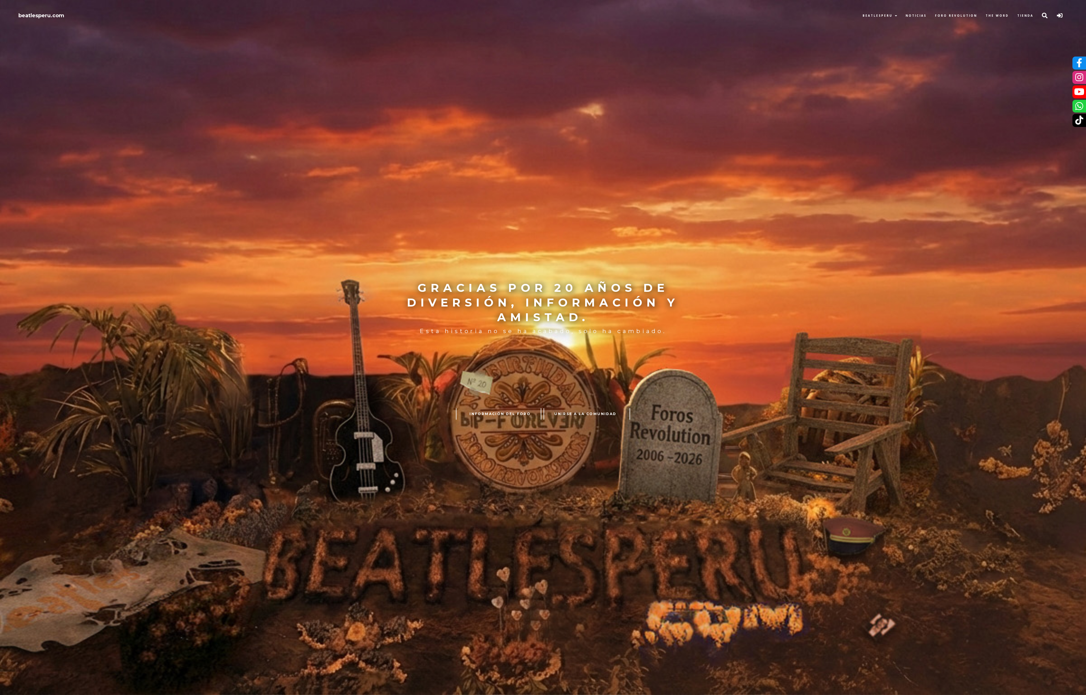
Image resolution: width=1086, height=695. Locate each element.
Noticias (916, 16)
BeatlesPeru (878, 16)
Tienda (1025, 16)
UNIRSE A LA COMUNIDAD (585, 414)
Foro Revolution (956, 16)
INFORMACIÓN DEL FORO (500, 414)
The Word (997, 16)
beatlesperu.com (41, 15)
